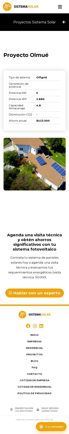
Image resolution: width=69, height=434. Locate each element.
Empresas (34, 341)
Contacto (34, 374)
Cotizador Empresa (34, 380)
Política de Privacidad (34, 393)
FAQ (34, 367)
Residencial (34, 347)
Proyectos (34, 354)
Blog (34, 360)
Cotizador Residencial (34, 386)
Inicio (34, 334)
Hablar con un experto (36, 293)
